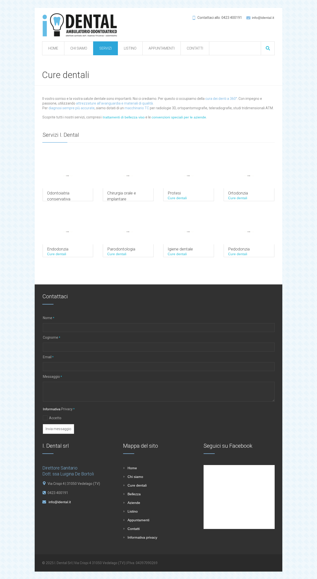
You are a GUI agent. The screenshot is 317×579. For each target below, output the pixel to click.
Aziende (134, 503)
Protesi (174, 193)
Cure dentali (177, 198)
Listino (133, 511)
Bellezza (134, 494)
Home (132, 468)
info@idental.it (263, 18)
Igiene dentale (180, 249)
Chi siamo (135, 477)
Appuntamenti (138, 520)
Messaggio (52, 377)
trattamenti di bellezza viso (124, 117)
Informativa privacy (142, 537)
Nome (48, 318)
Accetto (55, 418)
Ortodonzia (238, 193)
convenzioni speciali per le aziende (179, 117)
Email (48, 357)
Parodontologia (121, 249)
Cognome (51, 337)
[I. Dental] (80, 24)
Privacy (59, 409)
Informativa (51, 409)
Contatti (134, 529)
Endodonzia (57, 249)
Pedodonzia (239, 249)
